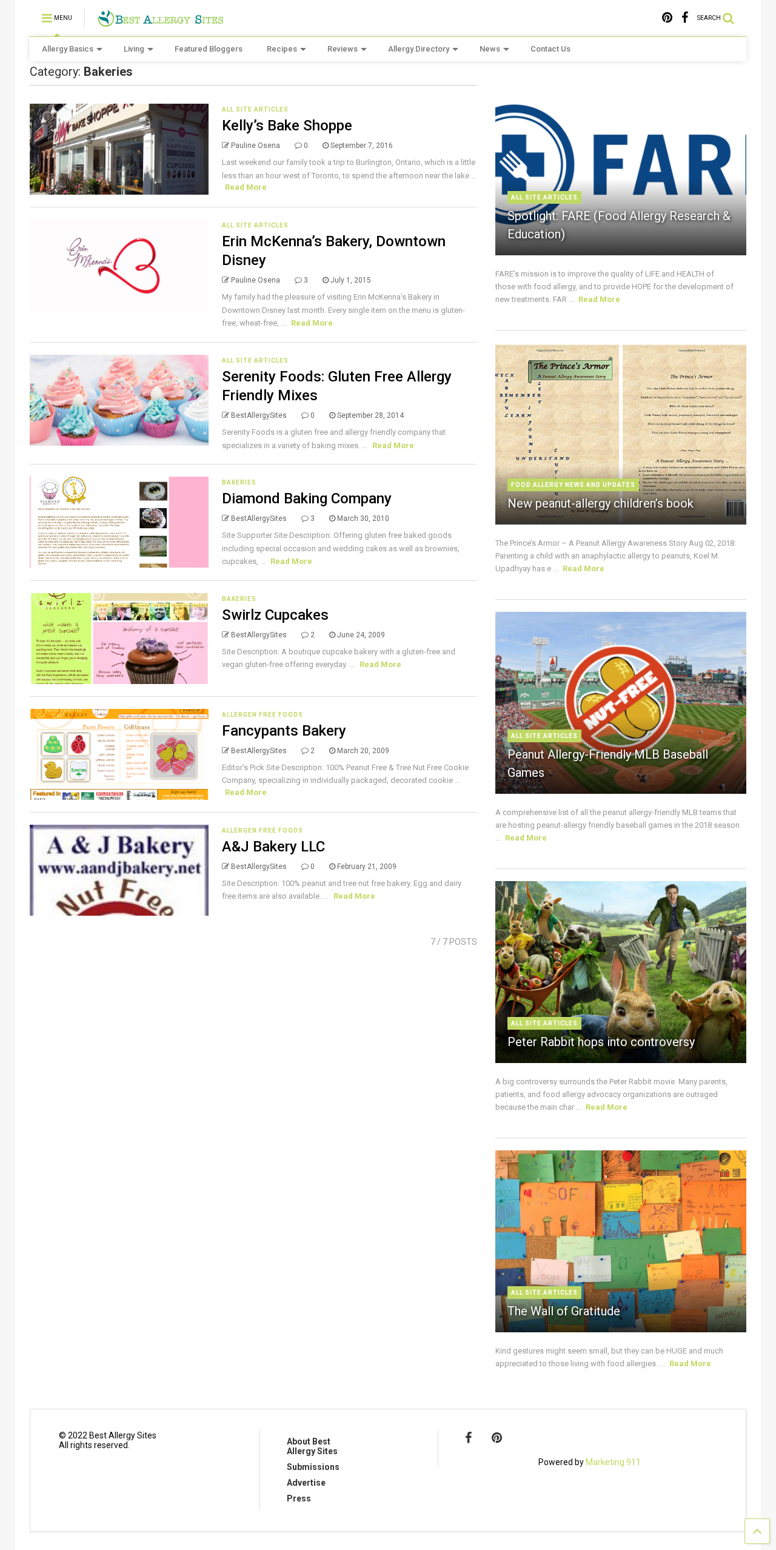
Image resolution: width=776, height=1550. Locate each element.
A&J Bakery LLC (273, 846)
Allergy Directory (418, 48)
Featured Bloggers (208, 48)
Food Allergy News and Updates (573, 484)
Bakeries (239, 482)
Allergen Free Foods (262, 714)
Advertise (306, 1483)
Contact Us (550, 48)
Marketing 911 (613, 1462)
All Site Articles (255, 109)
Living (134, 48)
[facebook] (684, 18)
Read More (246, 187)
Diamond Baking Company (307, 498)
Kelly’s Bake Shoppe (287, 125)
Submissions (313, 1467)
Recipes (282, 48)
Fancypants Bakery (284, 730)
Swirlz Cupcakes (275, 614)
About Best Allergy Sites (312, 1446)
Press (299, 1498)
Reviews (342, 48)
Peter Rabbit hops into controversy (601, 1042)
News (490, 48)
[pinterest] (667, 18)
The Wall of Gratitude (563, 1311)
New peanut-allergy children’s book (600, 503)
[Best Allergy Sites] (160, 22)
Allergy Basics (67, 48)
